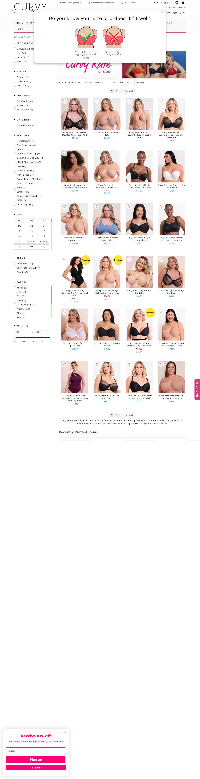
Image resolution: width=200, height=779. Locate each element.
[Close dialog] (65, 732)
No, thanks (35, 767)
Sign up (36, 759)
